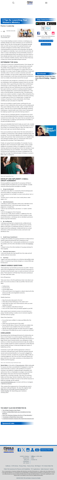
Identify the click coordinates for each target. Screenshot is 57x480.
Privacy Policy (22, 466)
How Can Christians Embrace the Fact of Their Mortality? (17, 415)
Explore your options (45, 40)
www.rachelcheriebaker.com (8, 382)
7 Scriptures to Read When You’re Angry (12, 417)
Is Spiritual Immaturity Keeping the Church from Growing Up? (18, 418)
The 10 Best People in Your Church (11, 410)
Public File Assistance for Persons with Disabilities (17, 469)
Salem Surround (45, 469)
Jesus (31, 328)
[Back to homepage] (29, 2)
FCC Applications (35, 469)
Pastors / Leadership (7, 26)
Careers (51, 469)
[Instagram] (53, 33)
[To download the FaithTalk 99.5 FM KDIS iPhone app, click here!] (51, 23)
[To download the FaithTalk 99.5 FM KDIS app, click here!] (40, 23)
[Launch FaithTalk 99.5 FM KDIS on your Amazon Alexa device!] (46, 28)
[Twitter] (46, 33)
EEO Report (38, 466)
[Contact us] (36, 450)
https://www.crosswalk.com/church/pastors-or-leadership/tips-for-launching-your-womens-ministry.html (14, 391)
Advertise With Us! (46, 44)
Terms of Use (30, 466)
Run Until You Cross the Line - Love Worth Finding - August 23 (45, 78)
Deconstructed (20, 365)
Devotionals (41, 74)
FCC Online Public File (47, 466)
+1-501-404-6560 (36, 457)
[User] (32, 450)
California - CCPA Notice (11, 466)
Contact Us (34, 459)
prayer (9, 212)
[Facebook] (38, 33)
